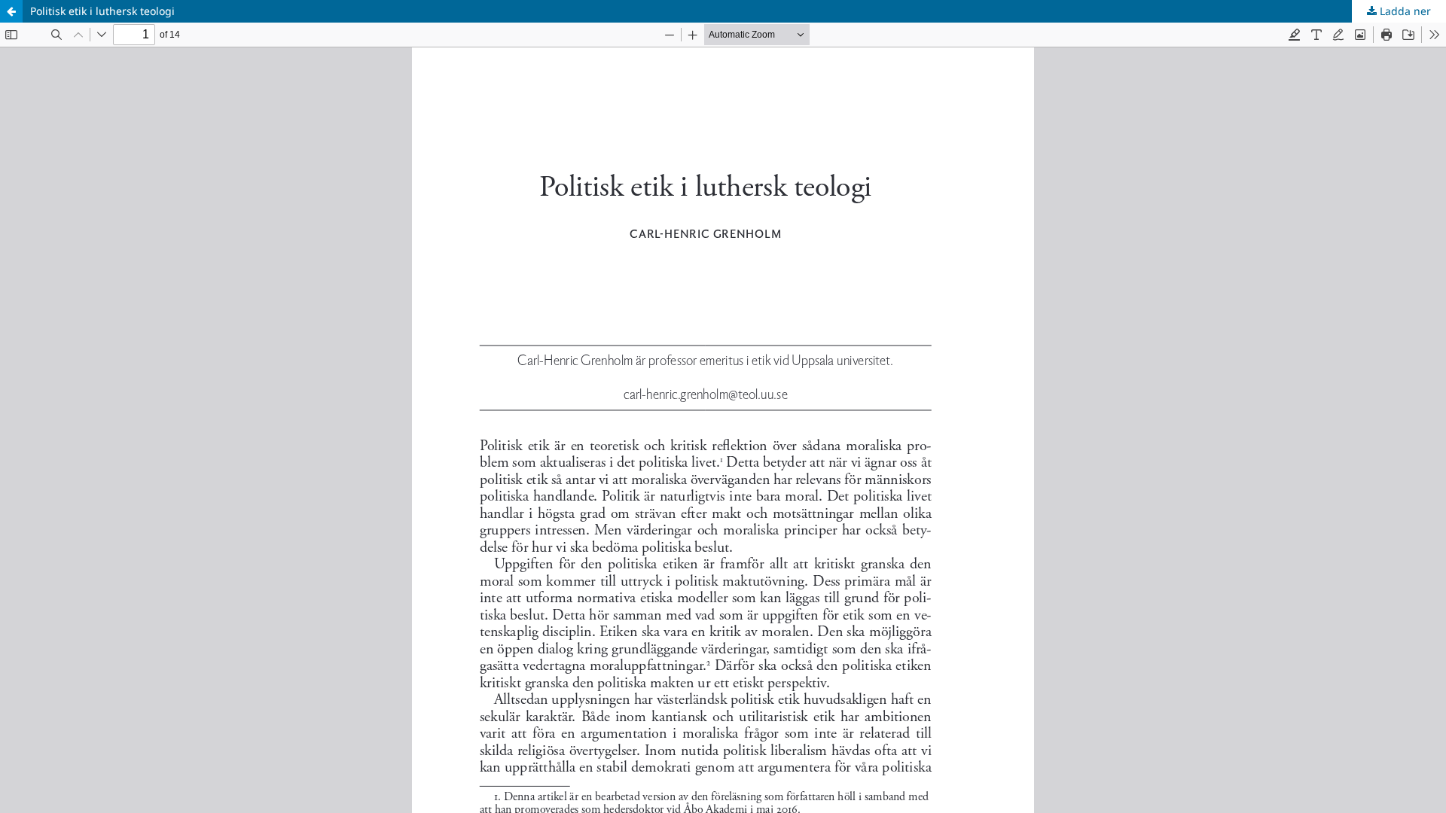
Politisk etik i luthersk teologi (102, 11)
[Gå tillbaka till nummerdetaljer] (11, 11)
